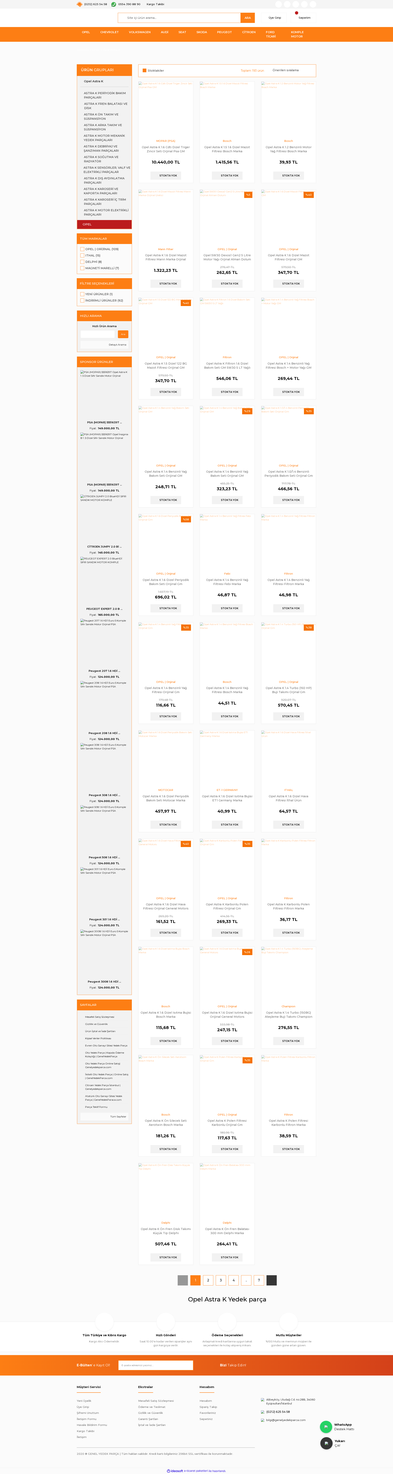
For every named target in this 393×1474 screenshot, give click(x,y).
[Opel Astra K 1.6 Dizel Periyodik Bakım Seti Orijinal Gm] (166, 541)
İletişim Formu (86, 1419)
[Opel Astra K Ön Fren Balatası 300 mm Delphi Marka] (227, 1190)
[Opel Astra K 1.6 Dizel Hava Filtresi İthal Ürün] (288, 758)
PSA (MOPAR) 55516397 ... (104, 422)
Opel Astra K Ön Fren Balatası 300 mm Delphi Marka (227, 1231)
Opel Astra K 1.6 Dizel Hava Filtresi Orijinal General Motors (166, 906)
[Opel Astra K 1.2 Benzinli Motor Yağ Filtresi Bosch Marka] (288, 109)
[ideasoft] (175, 1471)
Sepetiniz (206, 1419)
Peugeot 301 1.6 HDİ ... (104, 919)
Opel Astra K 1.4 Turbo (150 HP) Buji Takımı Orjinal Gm (289, 690)
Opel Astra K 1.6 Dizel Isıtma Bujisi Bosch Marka (166, 1014)
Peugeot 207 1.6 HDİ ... (104, 670)
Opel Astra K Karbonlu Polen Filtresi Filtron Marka (288, 906)
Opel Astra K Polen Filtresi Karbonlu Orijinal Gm (227, 1122)
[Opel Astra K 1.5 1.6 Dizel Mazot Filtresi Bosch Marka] (227, 109)
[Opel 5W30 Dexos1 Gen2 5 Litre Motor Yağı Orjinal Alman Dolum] (227, 217)
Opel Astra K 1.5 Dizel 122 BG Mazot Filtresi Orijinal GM (166, 365)
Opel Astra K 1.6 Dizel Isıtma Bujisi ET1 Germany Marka (227, 798)
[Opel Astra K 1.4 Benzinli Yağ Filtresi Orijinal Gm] (166, 649)
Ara (123, 334)
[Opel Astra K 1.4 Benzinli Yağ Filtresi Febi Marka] (227, 541)
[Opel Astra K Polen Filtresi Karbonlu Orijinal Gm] (227, 1082)
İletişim (82, 1437)
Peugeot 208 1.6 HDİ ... (104, 733)
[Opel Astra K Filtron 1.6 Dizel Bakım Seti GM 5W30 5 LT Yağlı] (227, 325)
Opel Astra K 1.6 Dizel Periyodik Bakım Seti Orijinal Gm (166, 582)
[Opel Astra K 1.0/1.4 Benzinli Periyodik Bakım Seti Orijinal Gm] (288, 433)
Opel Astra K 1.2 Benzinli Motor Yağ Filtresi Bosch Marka (289, 149)
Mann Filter (165, 249)
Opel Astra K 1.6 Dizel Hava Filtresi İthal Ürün (288, 798)
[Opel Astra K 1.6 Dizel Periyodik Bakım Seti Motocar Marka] (166, 758)
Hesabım (206, 1400)
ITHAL (288, 790)
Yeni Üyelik (84, 1400)
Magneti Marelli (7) (102, 268)
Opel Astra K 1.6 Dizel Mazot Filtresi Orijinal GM (288, 257)
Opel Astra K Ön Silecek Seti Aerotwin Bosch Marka (166, 1122)
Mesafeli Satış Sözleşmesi (156, 1400)
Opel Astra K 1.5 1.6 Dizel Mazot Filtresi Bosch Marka (227, 149)
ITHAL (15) (92, 255)
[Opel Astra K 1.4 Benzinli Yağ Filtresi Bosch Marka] (227, 649)
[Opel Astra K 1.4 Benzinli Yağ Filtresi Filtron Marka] (288, 541)
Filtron (227, 357)
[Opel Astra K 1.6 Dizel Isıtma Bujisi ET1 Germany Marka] (227, 758)
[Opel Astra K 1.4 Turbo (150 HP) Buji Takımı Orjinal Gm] (288, 649)
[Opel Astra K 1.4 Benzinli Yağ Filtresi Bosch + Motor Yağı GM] (288, 325)
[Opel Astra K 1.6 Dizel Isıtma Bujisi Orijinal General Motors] (227, 974)
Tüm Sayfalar (118, 1116)
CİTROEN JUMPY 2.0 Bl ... (104, 546)
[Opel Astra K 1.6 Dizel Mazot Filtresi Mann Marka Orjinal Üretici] (166, 217)
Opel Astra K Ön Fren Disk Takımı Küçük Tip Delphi (166, 1231)
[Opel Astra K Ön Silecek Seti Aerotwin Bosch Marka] (166, 1082)
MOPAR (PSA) (165, 140)
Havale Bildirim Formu (92, 1425)
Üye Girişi (83, 1406)
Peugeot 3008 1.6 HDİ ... (104, 981)
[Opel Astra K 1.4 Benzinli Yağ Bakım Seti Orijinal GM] (166, 433)
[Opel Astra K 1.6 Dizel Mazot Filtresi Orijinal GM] (288, 217)
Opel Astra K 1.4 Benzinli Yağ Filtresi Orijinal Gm (166, 690)
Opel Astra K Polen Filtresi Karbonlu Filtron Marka (288, 1122)
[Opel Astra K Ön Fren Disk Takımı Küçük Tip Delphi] (166, 1190)
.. (246, 1280)
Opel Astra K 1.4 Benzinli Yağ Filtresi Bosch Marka (227, 690)
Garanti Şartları (148, 1419)
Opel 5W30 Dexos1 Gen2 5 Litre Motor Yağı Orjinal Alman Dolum (227, 257)
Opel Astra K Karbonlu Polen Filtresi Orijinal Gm (227, 906)
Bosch (227, 140)
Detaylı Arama (117, 344)
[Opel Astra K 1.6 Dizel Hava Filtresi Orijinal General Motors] (166, 866)
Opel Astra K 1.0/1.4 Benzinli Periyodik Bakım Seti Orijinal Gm (288, 473)
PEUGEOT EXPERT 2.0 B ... (104, 608)
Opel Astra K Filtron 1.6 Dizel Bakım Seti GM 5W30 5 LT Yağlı (227, 365)
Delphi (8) (93, 262)
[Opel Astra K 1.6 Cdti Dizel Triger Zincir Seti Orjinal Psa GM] (166, 109)
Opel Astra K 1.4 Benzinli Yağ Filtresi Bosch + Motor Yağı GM (289, 365)
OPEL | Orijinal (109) (102, 249)
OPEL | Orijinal (227, 249)
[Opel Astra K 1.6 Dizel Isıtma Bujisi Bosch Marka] (166, 974)
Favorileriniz (208, 1412)
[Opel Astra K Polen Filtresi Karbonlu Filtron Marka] (288, 1082)
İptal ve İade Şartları (152, 1425)
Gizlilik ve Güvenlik (150, 1412)
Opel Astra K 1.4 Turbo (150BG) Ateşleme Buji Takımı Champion (288, 1014)
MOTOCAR (165, 790)
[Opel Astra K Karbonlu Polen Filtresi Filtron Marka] (288, 866)
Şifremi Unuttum (88, 1412)
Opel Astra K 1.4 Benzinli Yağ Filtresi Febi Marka (227, 582)
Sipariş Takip (208, 1406)
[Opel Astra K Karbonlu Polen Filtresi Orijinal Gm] (227, 866)
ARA (248, 18)
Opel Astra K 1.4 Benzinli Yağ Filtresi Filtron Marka (289, 582)
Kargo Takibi (85, 1431)
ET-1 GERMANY (227, 790)
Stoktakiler (156, 70)
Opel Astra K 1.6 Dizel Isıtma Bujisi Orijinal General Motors (227, 1014)
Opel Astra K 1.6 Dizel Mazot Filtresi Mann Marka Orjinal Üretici (165, 257)
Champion (288, 1006)
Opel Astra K (111, 49)
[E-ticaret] (196, 1471)
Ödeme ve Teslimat (151, 1406)
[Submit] (188, 1365)
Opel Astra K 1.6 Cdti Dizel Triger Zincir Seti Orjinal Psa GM (166, 149)
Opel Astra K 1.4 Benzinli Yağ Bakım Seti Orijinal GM (166, 473)
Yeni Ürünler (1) (99, 294)
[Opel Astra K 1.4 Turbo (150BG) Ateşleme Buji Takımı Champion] (288, 974)
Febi (227, 573)
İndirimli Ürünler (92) (104, 300)
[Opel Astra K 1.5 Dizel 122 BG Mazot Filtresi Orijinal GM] (166, 325)
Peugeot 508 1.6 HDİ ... (104, 857)
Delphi (165, 1222)
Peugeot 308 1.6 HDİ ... (104, 795)
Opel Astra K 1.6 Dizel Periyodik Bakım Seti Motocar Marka (166, 798)
